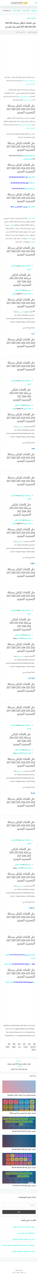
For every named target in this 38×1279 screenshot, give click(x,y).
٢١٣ (29, 1044)
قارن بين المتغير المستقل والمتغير (23, 1239)
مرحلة (33, 1050)
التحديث (32, 84)
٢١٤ (24, 1044)
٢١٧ (9, 1044)
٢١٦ (14, 1044)
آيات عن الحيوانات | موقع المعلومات (23, 1251)
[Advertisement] (19, 1005)
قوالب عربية (15, 1272)
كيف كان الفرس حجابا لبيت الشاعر (23, 1227)
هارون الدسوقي (31, 32)
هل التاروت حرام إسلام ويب (25, 1233)
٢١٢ (34, 1044)
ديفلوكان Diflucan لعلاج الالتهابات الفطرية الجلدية (18, 1245)
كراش (26, 81)
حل (34, 81)
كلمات (31, 81)
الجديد (28, 84)
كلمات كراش (30, 18)
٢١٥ (19, 1044)
